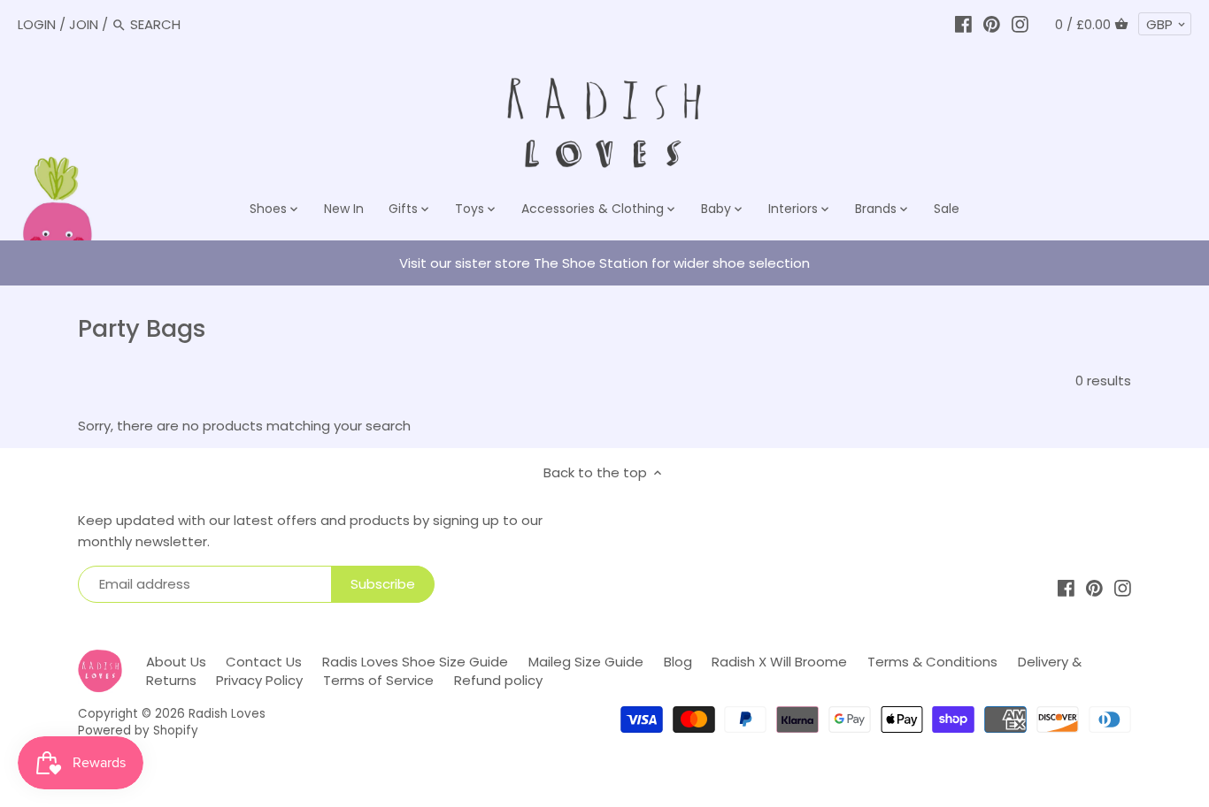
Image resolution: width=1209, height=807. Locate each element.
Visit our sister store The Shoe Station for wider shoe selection (604, 263)
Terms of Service (378, 680)
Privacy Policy (259, 680)
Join (83, 24)
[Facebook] (963, 24)
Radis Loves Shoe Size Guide (415, 661)
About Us (176, 661)
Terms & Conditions (932, 661)
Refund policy (498, 680)
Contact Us (264, 661)
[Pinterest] (991, 24)
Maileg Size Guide (585, 661)
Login (37, 24)
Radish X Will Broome (779, 661)
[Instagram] (1020, 24)
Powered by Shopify (138, 730)
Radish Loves (227, 713)
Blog (678, 661)
